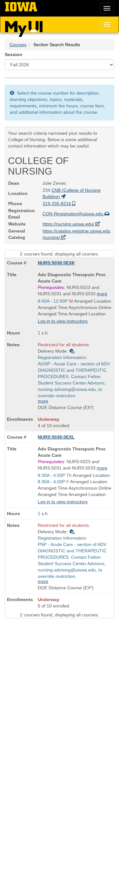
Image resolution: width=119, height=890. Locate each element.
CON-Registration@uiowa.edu (73, 213)
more (102, 293)
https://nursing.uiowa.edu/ (69, 223)
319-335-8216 (57, 203)
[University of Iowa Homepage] (21, 7)
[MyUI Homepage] (23, 27)
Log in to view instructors (63, 321)
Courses (18, 44)
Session (13, 54)
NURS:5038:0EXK (56, 262)
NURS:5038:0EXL (56, 437)
